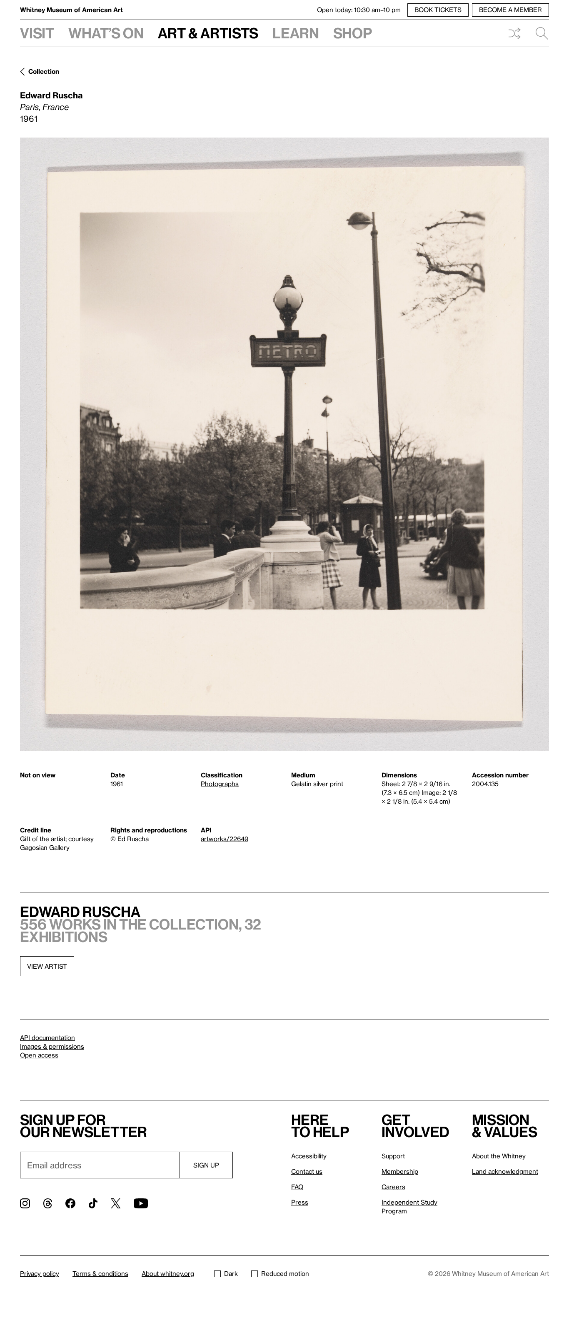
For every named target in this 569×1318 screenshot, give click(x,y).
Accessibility (309, 1156)
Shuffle (514, 33)
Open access (39, 1055)
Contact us (306, 1171)
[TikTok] (93, 1203)
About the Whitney (499, 1156)
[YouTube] (141, 1203)
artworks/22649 (224, 838)
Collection (43, 71)
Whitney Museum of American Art (71, 9)
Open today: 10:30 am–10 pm (359, 9)
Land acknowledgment (505, 1171)
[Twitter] (115, 1203)
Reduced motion (285, 1273)
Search (538, 33)
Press (299, 1202)
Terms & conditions (100, 1273)
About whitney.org (168, 1273)
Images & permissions (52, 1046)
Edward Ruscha (51, 95)
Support (393, 1156)
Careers (393, 1186)
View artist (47, 966)
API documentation (47, 1037)
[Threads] (48, 1203)
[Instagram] (25, 1203)
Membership (400, 1171)
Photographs (220, 783)
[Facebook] (70, 1203)
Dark (231, 1273)
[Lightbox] (284, 444)
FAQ (297, 1186)
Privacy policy (39, 1273)
